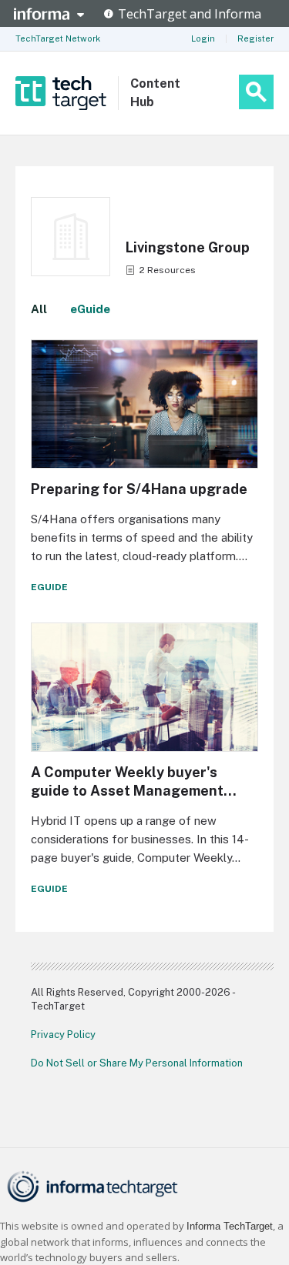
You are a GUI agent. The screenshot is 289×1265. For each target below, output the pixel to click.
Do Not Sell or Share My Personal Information (137, 1063)
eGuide (90, 308)
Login (203, 38)
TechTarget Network (57, 38)
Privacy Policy (63, 1034)
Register (255, 38)
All (39, 308)
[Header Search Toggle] (256, 92)
